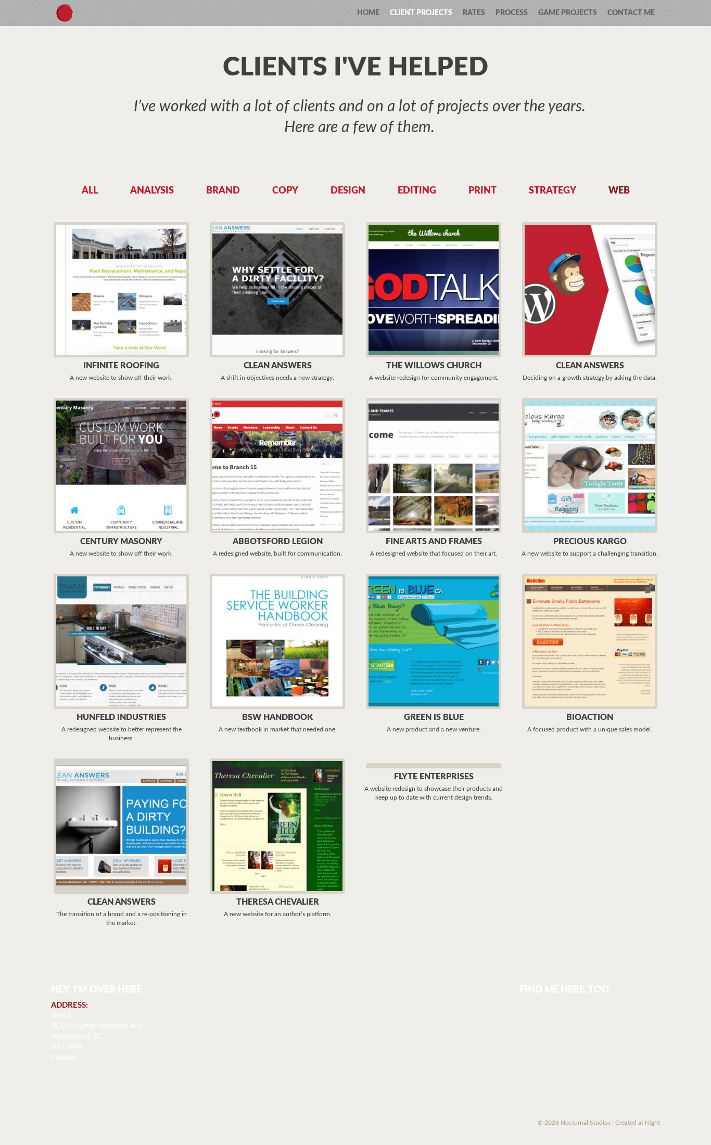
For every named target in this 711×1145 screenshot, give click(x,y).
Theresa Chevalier (277, 902)
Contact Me (631, 13)
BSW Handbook (277, 717)
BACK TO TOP (102, 1126)
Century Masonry (121, 541)
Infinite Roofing (121, 366)
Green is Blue (434, 717)
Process (512, 13)
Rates (474, 13)
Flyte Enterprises (434, 777)
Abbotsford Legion (278, 541)
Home (368, 13)
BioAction (589, 717)
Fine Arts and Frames (434, 541)
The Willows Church (433, 366)
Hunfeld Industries (121, 717)
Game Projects (567, 13)
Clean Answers (278, 366)
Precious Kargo (590, 541)
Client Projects (421, 13)
